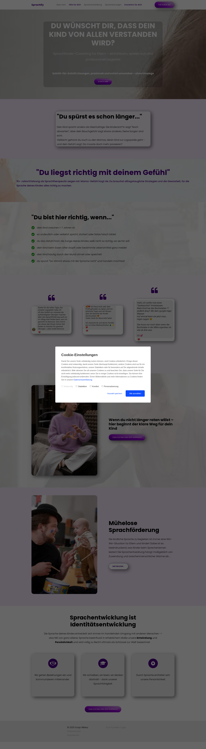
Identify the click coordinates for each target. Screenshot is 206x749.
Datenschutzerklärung (83, 380)
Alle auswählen (135, 393)
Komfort (95, 386)
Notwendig (68, 386)
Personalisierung (111, 386)
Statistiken (82, 386)
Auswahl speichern (114, 393)
